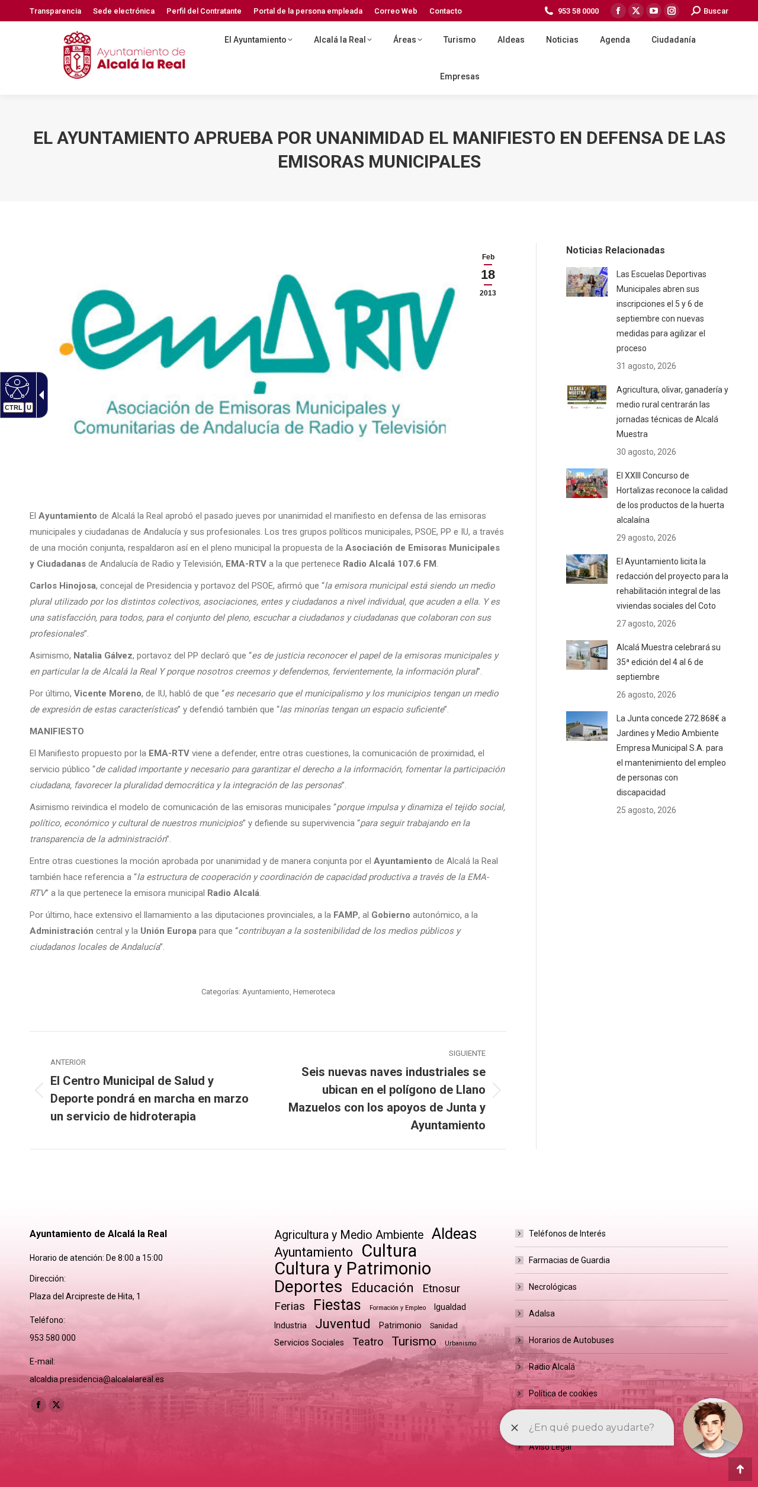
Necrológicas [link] (553, 1287)
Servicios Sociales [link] (309, 1342)
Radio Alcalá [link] (552, 1367)
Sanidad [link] (444, 1325)
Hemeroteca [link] (314, 991)
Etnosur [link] (441, 1288)
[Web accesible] (16, 386)
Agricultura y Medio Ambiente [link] (348, 1235)
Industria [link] (290, 1325)
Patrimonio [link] (400, 1325)
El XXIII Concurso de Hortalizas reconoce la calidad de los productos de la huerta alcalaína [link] (672, 498)
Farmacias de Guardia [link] (569, 1260)
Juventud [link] (343, 1323)
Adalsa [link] (542, 1313)
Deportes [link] (308, 1286)
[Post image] (587, 282)
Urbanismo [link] (460, 1343)
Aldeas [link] (454, 1233)
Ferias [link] (289, 1306)
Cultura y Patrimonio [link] (352, 1268)
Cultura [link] (389, 1251)
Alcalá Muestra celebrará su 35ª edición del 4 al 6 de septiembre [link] (668, 662)
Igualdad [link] (450, 1307)
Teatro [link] (367, 1341)
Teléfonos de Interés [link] (567, 1233)
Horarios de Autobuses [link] (571, 1340)
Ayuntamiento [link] (266, 991)
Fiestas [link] (337, 1304)
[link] (55, 11)
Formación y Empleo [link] (398, 1308)
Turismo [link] (413, 1341)
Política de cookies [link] (563, 1393)
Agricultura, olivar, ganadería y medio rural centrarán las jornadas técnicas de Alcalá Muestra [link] (672, 412)
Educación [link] (382, 1287)
